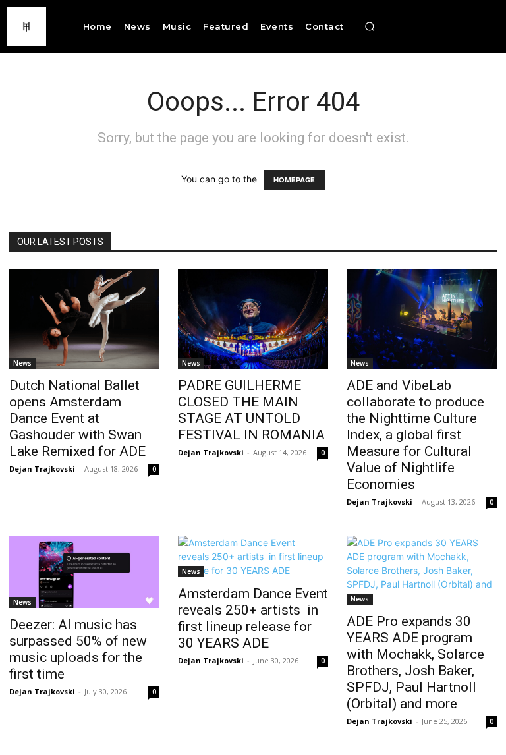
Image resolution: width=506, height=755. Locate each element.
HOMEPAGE (294, 179)
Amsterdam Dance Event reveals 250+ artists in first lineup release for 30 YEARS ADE (253, 618)
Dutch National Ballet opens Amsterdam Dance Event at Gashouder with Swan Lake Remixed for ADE (79, 418)
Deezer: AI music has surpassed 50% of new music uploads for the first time (78, 649)
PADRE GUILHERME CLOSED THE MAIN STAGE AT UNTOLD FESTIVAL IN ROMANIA (251, 410)
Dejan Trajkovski (42, 469)
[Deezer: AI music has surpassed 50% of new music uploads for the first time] (84, 572)
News (22, 363)
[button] (369, 26)
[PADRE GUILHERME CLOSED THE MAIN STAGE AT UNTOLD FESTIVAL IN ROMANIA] (253, 319)
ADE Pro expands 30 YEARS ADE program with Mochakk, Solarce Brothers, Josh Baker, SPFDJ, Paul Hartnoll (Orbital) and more (415, 662)
